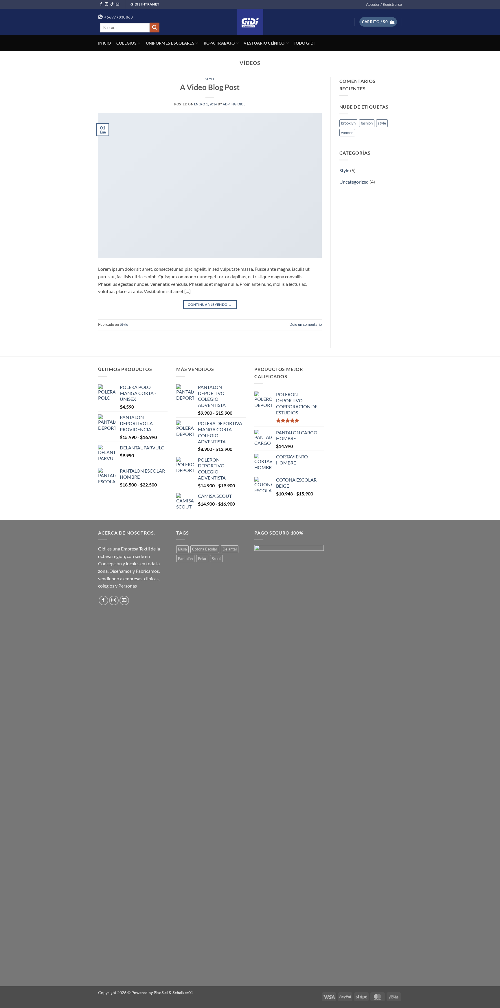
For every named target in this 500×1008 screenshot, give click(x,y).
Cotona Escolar (204, 549)
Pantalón (185, 558)
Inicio (104, 43)
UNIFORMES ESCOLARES (170, 43)
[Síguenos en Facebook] (101, 4)
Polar (202, 558)
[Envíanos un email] (117, 4)
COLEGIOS (126, 43)
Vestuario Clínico (264, 43)
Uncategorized (354, 181)
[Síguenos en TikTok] (112, 4)
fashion (367, 123)
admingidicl (234, 104)
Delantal (230, 549)
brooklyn (348, 123)
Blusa (182, 549)
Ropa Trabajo (219, 43)
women (347, 132)
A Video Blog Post (210, 87)
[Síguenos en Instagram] (106, 4)
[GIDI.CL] (250, 22)
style (382, 123)
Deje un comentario (305, 324)
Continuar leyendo (210, 304)
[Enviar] (154, 27)
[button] (384, 4)
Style (210, 79)
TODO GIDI (304, 43)
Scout (216, 558)
